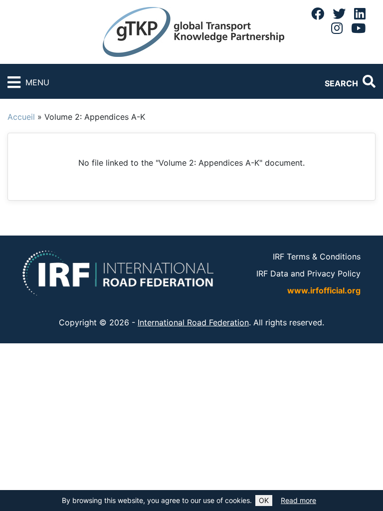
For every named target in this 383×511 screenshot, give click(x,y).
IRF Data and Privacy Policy (308, 273)
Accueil (21, 117)
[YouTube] (358, 27)
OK (264, 500)
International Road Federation (193, 322)
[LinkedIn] (360, 13)
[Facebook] (317, 13)
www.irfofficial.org (324, 290)
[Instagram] (337, 27)
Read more (298, 500)
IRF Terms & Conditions (317, 256)
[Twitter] (339, 13)
